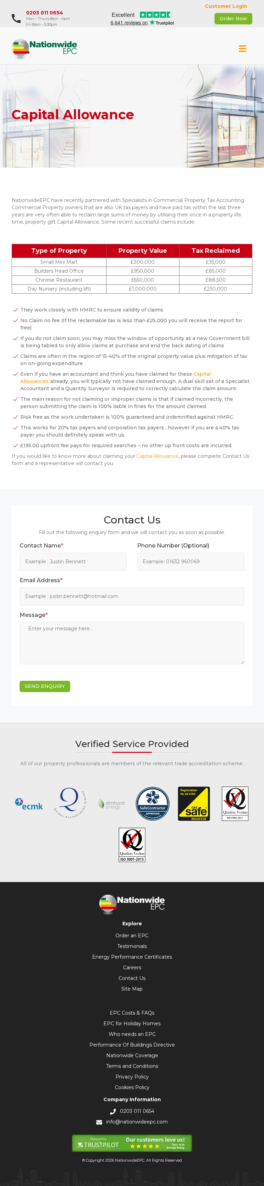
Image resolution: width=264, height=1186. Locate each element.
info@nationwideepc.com (137, 1122)
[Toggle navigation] (242, 49)
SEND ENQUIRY (45, 686)
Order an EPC (132, 936)
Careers (132, 967)
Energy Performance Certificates (132, 957)
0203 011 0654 (44, 13)
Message (34, 615)
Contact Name (41, 545)
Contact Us (132, 978)
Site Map (132, 989)
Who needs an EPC (132, 1034)
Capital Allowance (157, 456)
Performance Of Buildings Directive (132, 1045)
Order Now (233, 18)
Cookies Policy (132, 1087)
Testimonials (132, 946)
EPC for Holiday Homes (132, 1023)
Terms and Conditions (132, 1066)
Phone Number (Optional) (173, 545)
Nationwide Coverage (132, 1055)
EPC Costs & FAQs (132, 1013)
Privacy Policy (132, 1077)
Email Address (41, 580)
